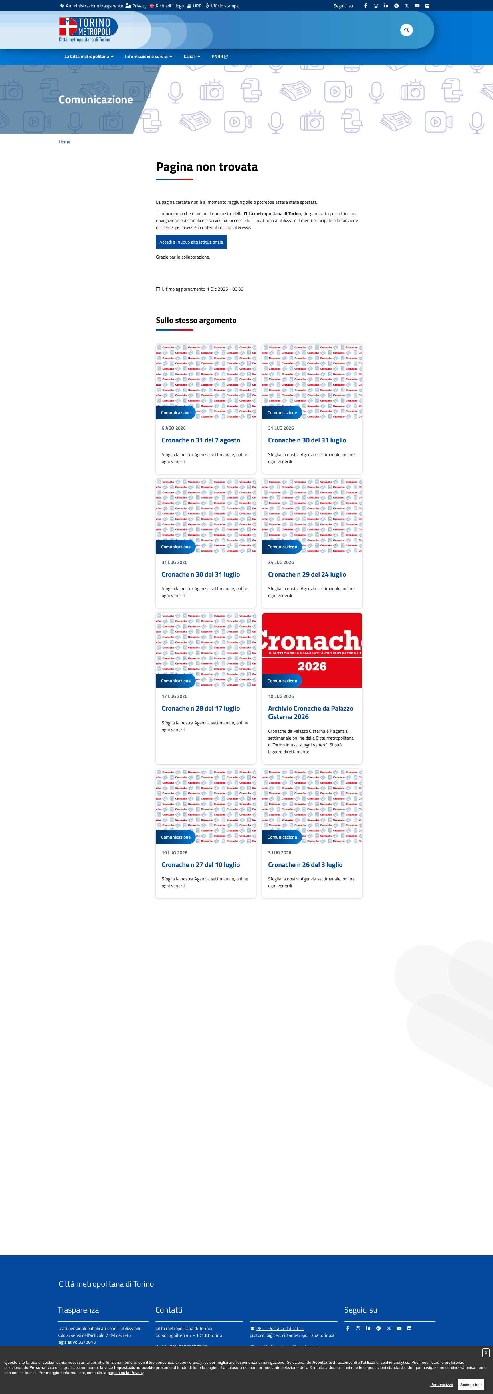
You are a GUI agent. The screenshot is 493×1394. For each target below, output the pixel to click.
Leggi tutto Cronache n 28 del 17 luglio (206, 688)
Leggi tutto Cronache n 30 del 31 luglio (312, 409)
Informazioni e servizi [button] (146, 56)
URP (197, 5)
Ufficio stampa (225, 5)
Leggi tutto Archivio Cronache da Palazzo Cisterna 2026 (312, 688)
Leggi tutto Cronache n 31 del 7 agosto (206, 409)
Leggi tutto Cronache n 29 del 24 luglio (312, 543)
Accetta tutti (471, 1384)
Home (64, 141)
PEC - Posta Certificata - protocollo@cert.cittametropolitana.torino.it (292, 1332)
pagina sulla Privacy (125, 1372)
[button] (406, 30)
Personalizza (441, 1384)
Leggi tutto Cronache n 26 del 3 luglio (312, 833)
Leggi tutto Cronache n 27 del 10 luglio (206, 833)
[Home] (91, 30)
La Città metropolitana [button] (86, 56)
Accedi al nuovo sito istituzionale (191, 242)
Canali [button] (190, 56)
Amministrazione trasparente (94, 5)
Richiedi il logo (170, 5)
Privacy (139, 5)
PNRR (217, 56)
